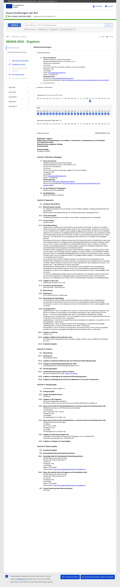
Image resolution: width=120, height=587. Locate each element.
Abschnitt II (12, 92)
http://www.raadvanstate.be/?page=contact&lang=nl (70, 469)
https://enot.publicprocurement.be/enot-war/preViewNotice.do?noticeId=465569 (85, 80)
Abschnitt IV (13, 97)
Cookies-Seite (21, 579)
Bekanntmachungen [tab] (13, 47)
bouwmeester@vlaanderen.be (57, 72)
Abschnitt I (12, 87)
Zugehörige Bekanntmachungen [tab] (16, 52)
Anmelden (98, 6)
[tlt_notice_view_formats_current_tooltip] (109, 133)
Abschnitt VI (13, 106)
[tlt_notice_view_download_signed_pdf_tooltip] (90, 101)
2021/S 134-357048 (71, 373)
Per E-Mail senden (18, 74)
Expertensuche (54, 29)
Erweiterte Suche (42, 29)
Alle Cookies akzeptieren (70, 577)
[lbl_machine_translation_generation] (61, 121)
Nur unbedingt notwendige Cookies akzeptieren (98, 577)
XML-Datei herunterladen (20, 60)
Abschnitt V (12, 101)
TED (7, 36)
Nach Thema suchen (67, 29)
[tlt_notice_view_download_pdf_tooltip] (38, 113)
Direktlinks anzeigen (18, 64)
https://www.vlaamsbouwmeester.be (63, 78)
